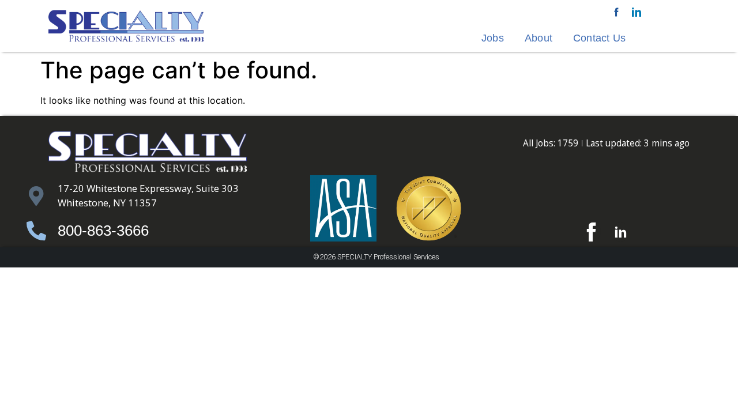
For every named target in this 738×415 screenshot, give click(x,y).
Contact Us (599, 38)
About (538, 38)
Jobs (492, 38)
